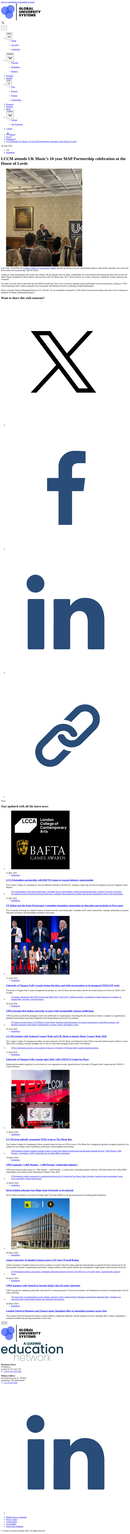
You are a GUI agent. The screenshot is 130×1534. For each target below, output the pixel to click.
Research (9, 104)
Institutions (10, 139)
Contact (9, 129)
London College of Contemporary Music (39, 268)
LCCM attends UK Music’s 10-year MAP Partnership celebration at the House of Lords (41, 141)
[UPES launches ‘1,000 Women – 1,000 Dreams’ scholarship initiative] (67, 1153)
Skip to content (7, 2)
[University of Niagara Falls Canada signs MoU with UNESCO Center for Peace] (55, 1048)
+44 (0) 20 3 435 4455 (12, 1371)
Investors (9, 76)
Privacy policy (12, 1519)
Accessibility (11, 1524)
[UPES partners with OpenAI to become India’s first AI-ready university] (67, 1274)
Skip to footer (29, 2)
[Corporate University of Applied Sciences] (21, 20)
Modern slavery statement (16, 1517)
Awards (9, 78)
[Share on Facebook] (67, 549)
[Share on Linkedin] (67, 673)
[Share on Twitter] (67, 425)
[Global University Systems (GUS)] (21, 1341)
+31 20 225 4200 (10, 1383)
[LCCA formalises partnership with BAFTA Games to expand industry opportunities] (40, 868)
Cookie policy (11, 1522)
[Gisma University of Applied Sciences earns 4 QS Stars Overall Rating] (40, 1248)
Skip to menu (18, 2)
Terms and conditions (14, 1526)
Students (9, 107)
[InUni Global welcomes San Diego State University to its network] (67, 1179)
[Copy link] (67, 796)
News (8, 109)
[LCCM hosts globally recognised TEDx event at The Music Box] (40, 1128)
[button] (2, 1323)
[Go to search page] (3, 24)
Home (12, 135)
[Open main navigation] (4, 27)
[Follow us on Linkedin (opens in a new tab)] (67, 1513)
